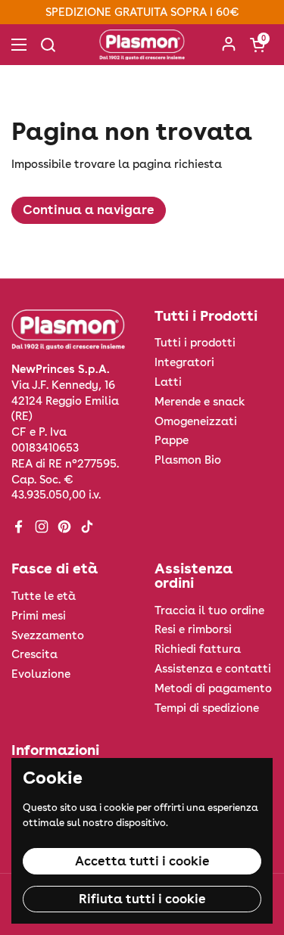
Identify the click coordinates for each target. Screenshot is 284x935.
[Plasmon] (142, 45)
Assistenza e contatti (212, 669)
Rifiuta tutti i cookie (142, 898)
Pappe (171, 440)
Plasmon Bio (187, 460)
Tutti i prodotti (195, 342)
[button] (257, 45)
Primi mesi (38, 616)
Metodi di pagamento (213, 688)
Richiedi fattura (197, 649)
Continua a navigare (88, 209)
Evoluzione (40, 674)
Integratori (184, 362)
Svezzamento (47, 635)
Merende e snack (199, 401)
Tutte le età (43, 596)
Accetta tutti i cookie (142, 860)
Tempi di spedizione (206, 708)
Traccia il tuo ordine (209, 610)
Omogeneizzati (195, 421)
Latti (168, 382)
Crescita (34, 654)
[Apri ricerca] (48, 45)
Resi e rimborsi (193, 629)
